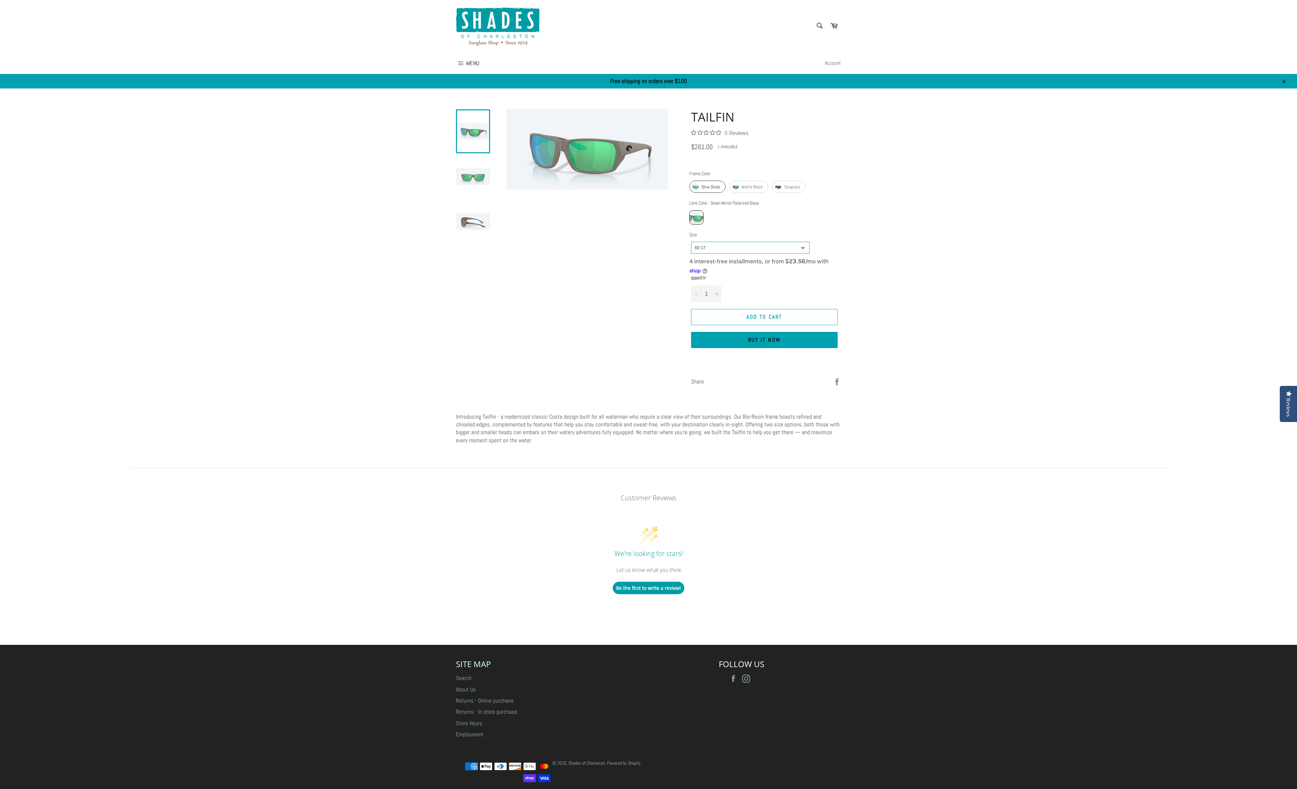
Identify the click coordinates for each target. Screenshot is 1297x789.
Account (833, 63)
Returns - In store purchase (486, 711)
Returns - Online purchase (485, 700)
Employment (470, 734)
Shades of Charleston (586, 763)
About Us (466, 689)
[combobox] (750, 248)
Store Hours (469, 723)
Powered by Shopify (624, 763)
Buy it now (764, 339)
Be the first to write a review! (648, 588)
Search (464, 678)
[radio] (707, 187)
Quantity (698, 278)
